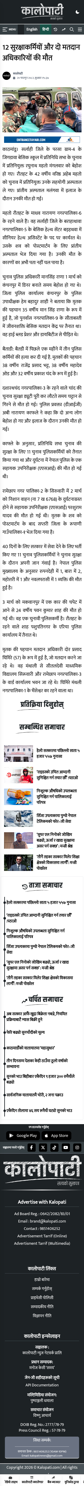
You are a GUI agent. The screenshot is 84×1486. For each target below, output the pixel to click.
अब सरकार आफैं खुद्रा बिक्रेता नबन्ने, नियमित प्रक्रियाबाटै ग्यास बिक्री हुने (37, 1017)
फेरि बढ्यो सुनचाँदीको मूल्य (26, 1032)
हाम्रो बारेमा (42, 1279)
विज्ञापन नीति (42, 1315)
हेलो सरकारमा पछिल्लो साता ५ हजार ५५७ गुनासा (58, 753)
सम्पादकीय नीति (42, 1306)
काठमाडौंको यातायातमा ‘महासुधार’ (31, 1048)
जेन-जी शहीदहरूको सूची (42, 1377)
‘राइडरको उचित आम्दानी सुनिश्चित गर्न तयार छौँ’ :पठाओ (57, 775)
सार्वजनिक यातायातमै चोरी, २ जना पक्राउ (35, 1095)
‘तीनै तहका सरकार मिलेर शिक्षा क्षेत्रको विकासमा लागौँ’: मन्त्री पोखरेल (58, 862)
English (32, 29)
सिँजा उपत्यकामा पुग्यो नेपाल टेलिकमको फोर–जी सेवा (56, 818)
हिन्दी (45, 29)
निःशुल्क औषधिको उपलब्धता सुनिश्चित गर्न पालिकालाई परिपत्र (57, 796)
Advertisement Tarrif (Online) (42, 1236)
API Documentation (42, 1385)
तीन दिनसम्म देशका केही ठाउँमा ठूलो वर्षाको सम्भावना (37, 1064)
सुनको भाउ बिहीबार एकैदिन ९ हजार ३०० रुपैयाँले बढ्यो (41, 1079)
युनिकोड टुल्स (72, 1482)
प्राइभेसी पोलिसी (42, 1297)
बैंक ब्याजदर (54, 1482)
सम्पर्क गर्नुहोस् (42, 1288)
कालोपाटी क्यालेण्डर (32, 1482)
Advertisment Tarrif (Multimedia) (42, 1243)
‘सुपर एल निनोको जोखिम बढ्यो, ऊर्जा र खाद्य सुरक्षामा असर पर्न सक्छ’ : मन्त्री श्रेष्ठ (56, 840)
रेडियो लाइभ (11, 1482)
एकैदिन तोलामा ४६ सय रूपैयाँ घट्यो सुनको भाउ (39, 1111)
